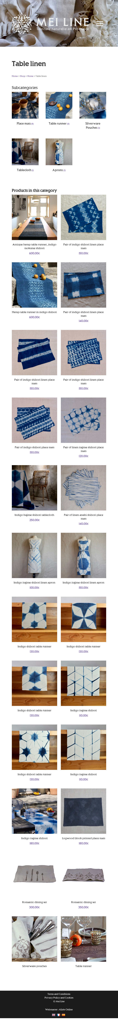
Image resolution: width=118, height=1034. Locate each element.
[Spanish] (64, 1014)
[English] (54, 1014)
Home (15, 76)
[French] (59, 1014)
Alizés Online (66, 1009)
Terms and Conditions (58, 994)
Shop (22, 76)
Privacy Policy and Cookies (59, 997)
